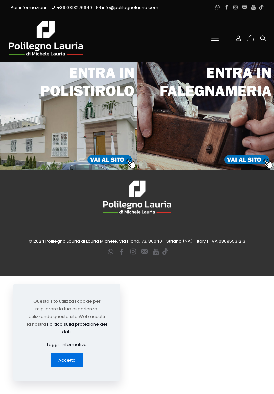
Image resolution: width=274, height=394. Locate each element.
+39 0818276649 (74, 7)
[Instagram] (235, 7)
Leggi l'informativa (67, 344)
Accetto (67, 360)
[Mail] (244, 7)
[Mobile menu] (215, 38)
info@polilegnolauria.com (130, 7)
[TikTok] (261, 7)
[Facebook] (226, 7)
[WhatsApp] (217, 7)
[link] (68, 116)
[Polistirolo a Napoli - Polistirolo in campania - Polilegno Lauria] (46, 38)
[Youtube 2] (253, 7)
